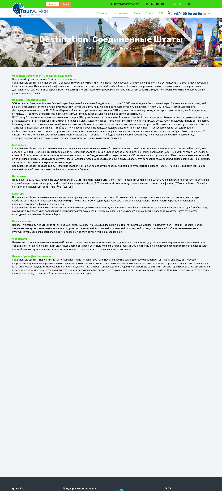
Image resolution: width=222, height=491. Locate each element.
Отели (149, 13)
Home (90, 47)
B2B (161, 13)
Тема (137, 13)
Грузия (65, 4)
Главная (102, 13)
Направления (120, 13)
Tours (100, 47)
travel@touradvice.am (126, 4)
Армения (53, 4)
